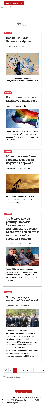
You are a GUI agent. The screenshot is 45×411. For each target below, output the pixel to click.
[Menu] (17, 18)
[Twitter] (6, 7)
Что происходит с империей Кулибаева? (22, 298)
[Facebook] (2, 7)
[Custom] (11, 7)
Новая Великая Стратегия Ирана (18, 39)
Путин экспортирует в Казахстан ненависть (22, 99)
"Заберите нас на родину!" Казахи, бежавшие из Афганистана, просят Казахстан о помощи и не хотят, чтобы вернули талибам (22, 228)
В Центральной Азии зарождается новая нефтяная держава (21, 159)
